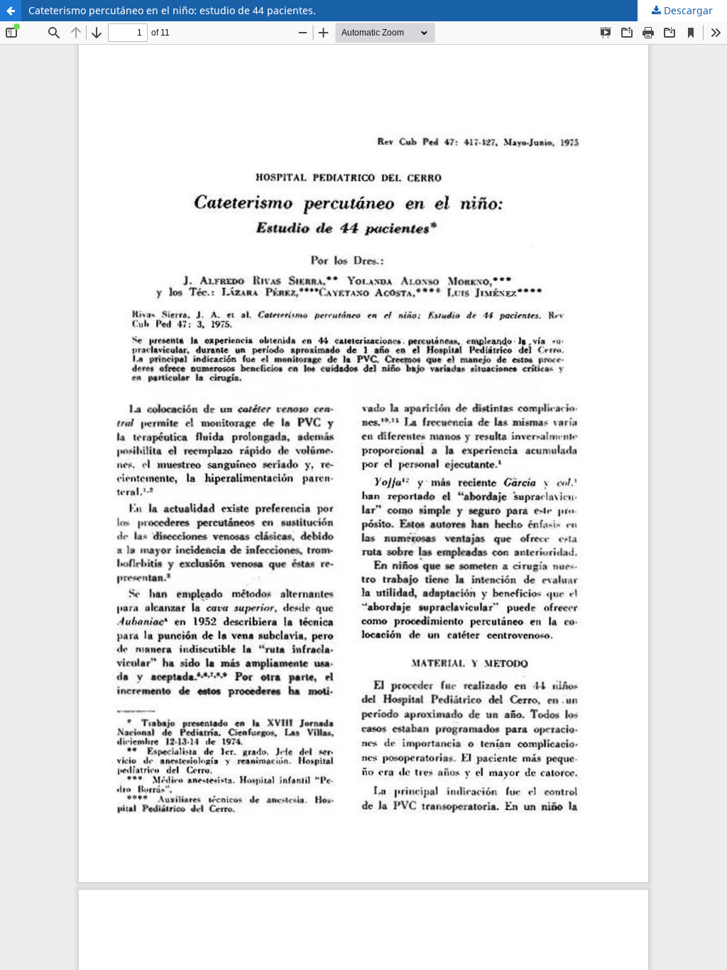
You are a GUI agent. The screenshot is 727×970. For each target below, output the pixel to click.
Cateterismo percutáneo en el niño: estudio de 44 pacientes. (172, 10)
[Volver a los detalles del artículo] (10, 10)
